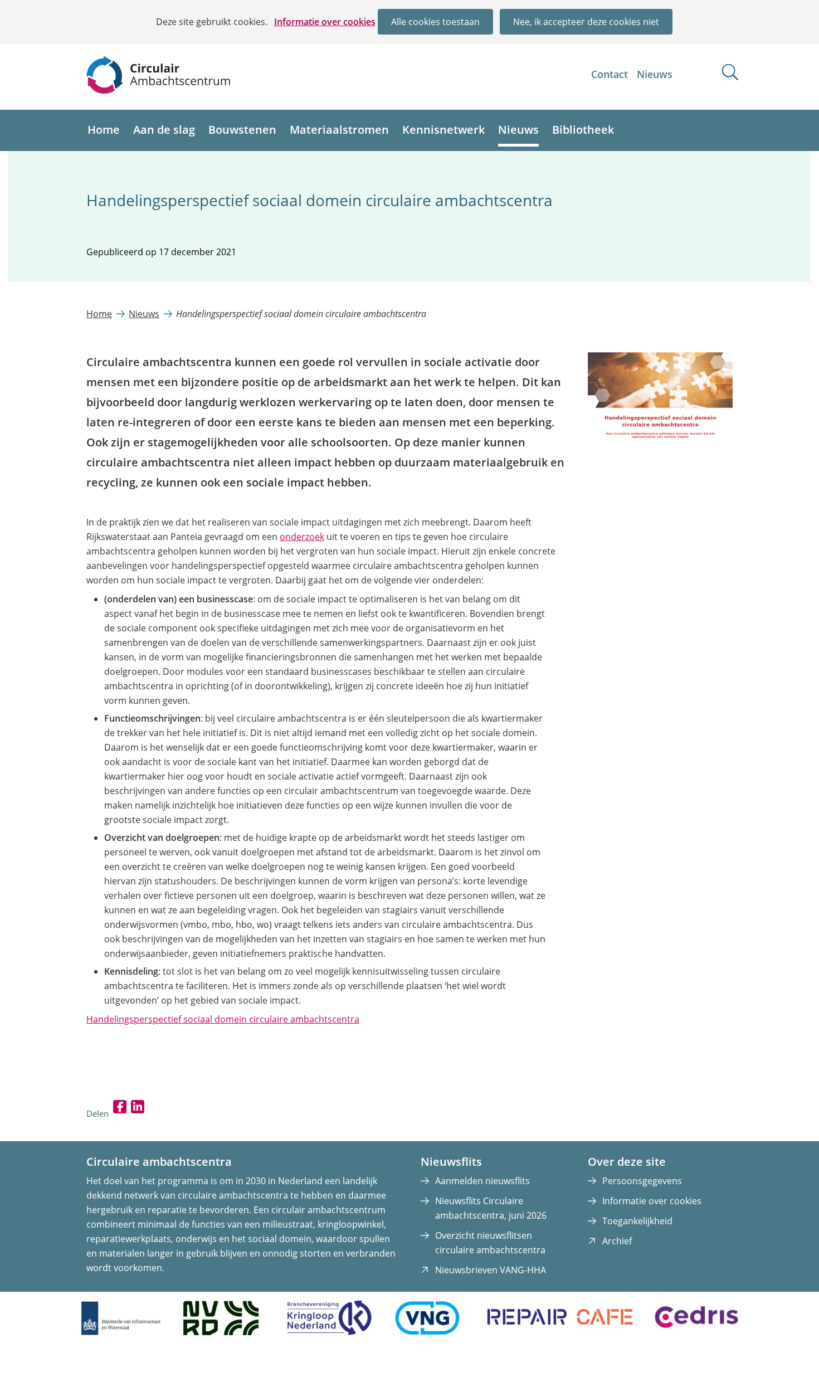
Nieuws (654, 74)
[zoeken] (730, 72)
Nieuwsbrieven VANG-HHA (490, 1270)
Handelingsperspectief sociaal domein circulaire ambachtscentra (222, 1019)
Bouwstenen (242, 129)
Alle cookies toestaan (435, 22)
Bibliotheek (583, 129)
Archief (617, 1241)
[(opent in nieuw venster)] (660, 438)
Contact (609, 74)
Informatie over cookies (325, 22)
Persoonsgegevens (642, 1181)
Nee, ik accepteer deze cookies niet (586, 22)
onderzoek (302, 536)
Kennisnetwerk (443, 129)
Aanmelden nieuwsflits (482, 1181)
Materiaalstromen (339, 129)
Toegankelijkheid (637, 1221)
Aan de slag (164, 129)
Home (103, 129)
